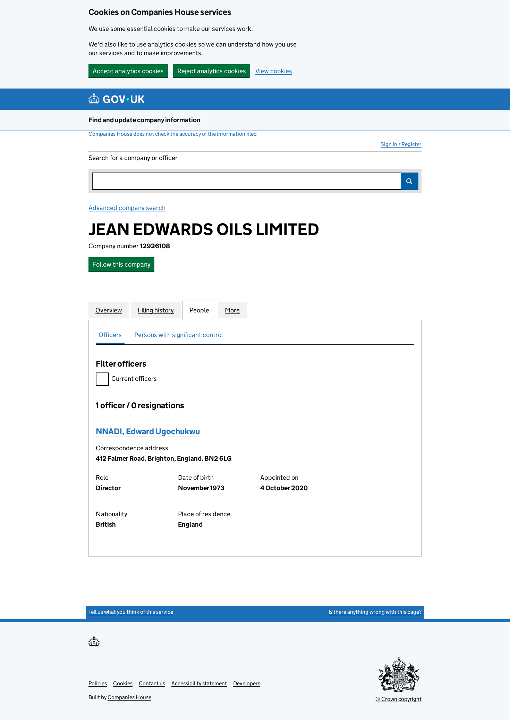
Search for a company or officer (133, 158)
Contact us (152, 683)
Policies (97, 683)
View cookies (273, 71)
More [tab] (232, 310)
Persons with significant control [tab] (178, 335)
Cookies (123, 683)
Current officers (134, 379)
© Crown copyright (398, 699)
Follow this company (121, 264)
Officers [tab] (110, 335)
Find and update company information (144, 120)
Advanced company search (126, 208)
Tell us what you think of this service (130, 612)
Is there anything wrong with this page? (375, 612)
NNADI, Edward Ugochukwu (148, 431)
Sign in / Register (401, 144)
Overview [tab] (108, 310)
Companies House (129, 697)
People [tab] (199, 310)
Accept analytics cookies (128, 71)
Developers (246, 683)
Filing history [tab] (156, 310)
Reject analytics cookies (211, 71)
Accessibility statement (199, 683)
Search (409, 181)
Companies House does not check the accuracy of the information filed (172, 134)
